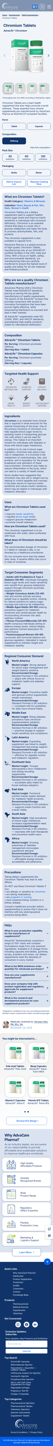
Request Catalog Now (39, 182)
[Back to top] (47, 1261)
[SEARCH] (42, 6)
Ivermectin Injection (20, 1376)
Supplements (19, 1310)
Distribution (18, 1276)
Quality (16, 1285)
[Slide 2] (28, 1111)
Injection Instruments (20, 1413)
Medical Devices (20, 1307)
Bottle (14, 172)
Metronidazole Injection (21, 1365)
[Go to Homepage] (9, 6)
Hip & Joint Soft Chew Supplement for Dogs (21, 1383)
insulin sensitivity (25, 513)
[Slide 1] (25, 1111)
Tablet (14, 126)
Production (18, 1282)
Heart (19, 205)
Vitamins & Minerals (34, 201)
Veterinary (17, 1313)
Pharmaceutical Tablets (21, 1406)
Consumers (18, 1289)
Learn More (27, 1252)
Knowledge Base (20, 1295)
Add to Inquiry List (13, 182)
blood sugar (22, 516)
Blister (39, 172)
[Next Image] (48, 55)
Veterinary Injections (20, 1409)
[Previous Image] (4, 55)
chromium (40, 891)
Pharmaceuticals (20, 1304)
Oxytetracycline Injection (22, 1379)
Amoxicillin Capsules (20, 1362)
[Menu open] (49, 7)
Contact (16, 1292)
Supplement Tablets (20, 1416)
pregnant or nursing (20, 897)
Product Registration (22, 1279)
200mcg (14, 141)
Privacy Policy (36, 1432)
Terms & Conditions (19, 1432)
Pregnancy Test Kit (19, 1391)
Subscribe (26, 1351)
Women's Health (20, 208)
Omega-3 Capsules (20, 1394)
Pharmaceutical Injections (22, 1403)
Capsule (39, 126)
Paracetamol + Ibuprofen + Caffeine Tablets (23, 1369)
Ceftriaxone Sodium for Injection (25, 1373)
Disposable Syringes (20, 1388)
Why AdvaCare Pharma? (24, 1273)
